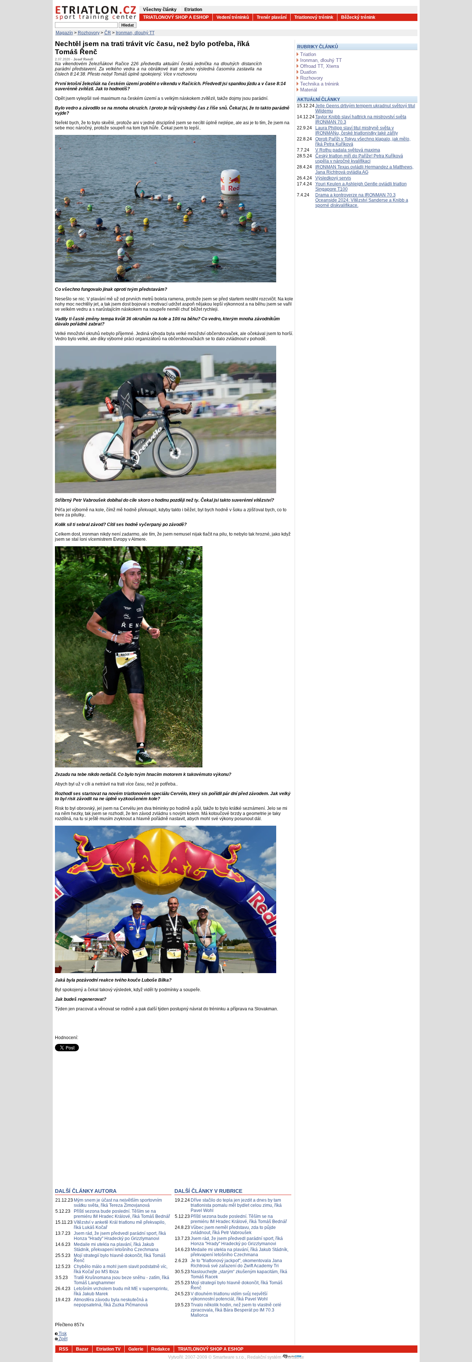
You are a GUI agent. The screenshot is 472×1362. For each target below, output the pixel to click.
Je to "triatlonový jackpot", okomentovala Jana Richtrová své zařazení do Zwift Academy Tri (236, 1263)
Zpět (62, 1338)
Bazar (82, 1349)
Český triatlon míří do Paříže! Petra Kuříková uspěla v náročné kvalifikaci (359, 158)
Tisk (62, 1333)
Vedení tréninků (232, 17)
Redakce (160, 1349)
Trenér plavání (272, 17)
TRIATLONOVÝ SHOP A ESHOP (176, 17)
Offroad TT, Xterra (319, 66)
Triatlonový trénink (313, 17)
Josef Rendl (83, 59)
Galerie (135, 1349)
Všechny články (160, 9)
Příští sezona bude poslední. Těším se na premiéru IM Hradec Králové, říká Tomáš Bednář (122, 1214)
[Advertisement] (117, 1125)
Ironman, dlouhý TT (135, 32)
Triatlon (308, 54)
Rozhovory (89, 32)
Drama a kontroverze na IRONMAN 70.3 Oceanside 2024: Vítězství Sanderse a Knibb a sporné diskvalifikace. (361, 200)
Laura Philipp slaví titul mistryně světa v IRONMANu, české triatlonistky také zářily (356, 130)
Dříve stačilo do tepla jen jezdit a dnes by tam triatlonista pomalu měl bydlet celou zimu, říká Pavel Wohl (236, 1205)
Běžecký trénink (358, 17)
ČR (107, 32)
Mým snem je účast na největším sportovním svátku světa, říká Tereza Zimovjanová (118, 1203)
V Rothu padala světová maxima (347, 150)
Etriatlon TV (108, 1349)
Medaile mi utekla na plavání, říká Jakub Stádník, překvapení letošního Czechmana (116, 1247)
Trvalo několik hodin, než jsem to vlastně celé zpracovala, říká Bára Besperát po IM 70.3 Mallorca (236, 1310)
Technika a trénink (319, 84)
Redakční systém (264, 1357)
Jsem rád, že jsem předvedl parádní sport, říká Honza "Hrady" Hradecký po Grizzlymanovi (120, 1236)
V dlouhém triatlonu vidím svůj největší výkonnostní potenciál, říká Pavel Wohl (229, 1296)
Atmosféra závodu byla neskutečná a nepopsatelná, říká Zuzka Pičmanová (111, 1302)
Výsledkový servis (333, 178)
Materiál (308, 90)
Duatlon (308, 72)
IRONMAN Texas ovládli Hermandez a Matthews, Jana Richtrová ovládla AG (364, 169)
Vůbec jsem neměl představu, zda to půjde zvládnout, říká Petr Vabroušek (233, 1230)
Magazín (64, 32)
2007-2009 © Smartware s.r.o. (215, 1357)
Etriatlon (193, 9)
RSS (63, 1349)
